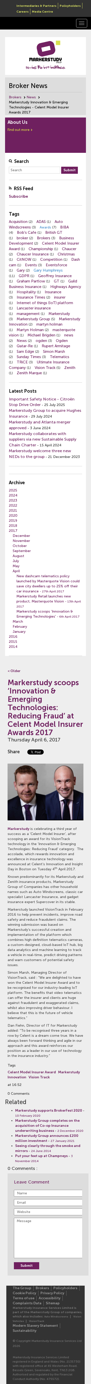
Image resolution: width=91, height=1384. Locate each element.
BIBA (64, 227)
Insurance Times (31, 297)
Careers (22, 11)
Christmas (66, 254)
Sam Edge (25, 351)
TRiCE (22, 362)
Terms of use (23, 1298)
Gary (21, 270)
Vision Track (45, 367)
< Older (14, 671)
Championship (41, 249)
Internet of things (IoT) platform (45, 303)
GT (56, 281)
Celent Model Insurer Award (32, 1072)
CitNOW (24, 259)
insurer (59, 297)
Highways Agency (65, 286)
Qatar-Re (25, 346)
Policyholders (70, 6)
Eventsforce (56, 265)
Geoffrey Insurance (55, 276)
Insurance (53, 292)
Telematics (59, 357)
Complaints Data (27, 1303)
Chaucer (69, 249)
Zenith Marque (29, 373)
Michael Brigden (41, 335)
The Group (22, 1288)
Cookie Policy (24, 1293)
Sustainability (24, 1331)
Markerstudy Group (33, 319)
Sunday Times (29, 357)
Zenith (69, 367)
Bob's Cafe (26, 232)
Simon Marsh (54, 351)
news (68, 335)
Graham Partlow (31, 281)
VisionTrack (36, 1321)
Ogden (62, 340)
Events (31, 265)
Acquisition (18, 221)
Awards (45, 227)
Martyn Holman (30, 330)
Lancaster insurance (34, 308)
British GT (53, 232)
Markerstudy (59, 313)
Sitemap (53, 1303)
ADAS (41, 221)
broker (22, 238)
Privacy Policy (52, 1293)
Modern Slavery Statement (35, 1325)
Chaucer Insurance (33, 254)
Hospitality (26, 292)
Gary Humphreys (48, 270)
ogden (41, 340)
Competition (51, 259)
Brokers (15, 97)
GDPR (24, 276)
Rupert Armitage (56, 346)
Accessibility (49, 1298)
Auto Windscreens (56, 1316)
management (28, 313)
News (31, 97)
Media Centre (42, 11)
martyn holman (49, 324)
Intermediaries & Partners (36, 6)
